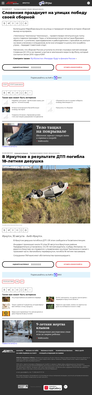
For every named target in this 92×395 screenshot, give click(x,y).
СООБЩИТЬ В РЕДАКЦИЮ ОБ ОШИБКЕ (51, 353)
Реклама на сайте (32, 350)
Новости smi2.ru (9, 146)
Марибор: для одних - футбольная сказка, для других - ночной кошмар (28, 101)
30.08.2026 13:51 (7, 153)
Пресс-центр (79, 350)
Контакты (19, 350)
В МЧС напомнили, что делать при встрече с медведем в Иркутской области (71, 298)
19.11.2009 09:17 (7, 9)
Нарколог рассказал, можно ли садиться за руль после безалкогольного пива (71, 305)
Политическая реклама (64, 350)
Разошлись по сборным (64, 108)
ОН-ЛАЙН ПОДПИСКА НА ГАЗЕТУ (26, 353)
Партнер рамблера (35, 386)
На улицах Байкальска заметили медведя (26, 297)
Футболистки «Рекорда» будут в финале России (53, 58)
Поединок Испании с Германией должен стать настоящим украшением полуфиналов (27, 116)
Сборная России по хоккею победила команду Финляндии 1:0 (69, 101)
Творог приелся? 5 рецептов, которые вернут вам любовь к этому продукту (28, 305)
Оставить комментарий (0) (73, 67)
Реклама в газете (47, 350)
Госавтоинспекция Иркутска (12, 225)
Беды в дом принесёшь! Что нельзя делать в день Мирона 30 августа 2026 (27, 313)
